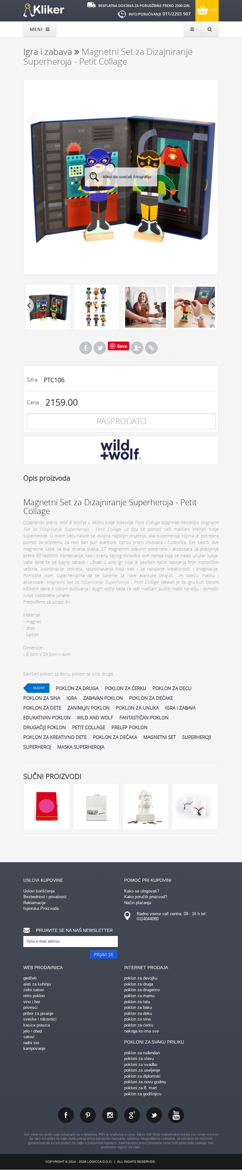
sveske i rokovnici (39, 1019)
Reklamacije (34, 902)
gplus (132, 1115)
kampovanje (34, 1048)
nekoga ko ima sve (141, 1031)
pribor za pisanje (38, 1013)
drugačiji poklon (44, 727)
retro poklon (34, 995)
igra (71, 698)
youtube (176, 1115)
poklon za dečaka (115, 737)
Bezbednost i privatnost (44, 896)
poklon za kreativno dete (55, 737)
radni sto (31, 1042)
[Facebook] (85, 348)
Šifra (32, 379)
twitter (154, 1115)
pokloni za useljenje (142, 1070)
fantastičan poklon (144, 717)
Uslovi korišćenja (39, 891)
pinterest (88, 1115)
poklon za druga (77, 688)
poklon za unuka (137, 708)
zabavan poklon (103, 698)
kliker (43, 10)
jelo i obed (32, 1031)
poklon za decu (172, 688)
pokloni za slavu (139, 1058)
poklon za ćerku (125, 688)
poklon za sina (41, 698)
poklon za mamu (139, 995)
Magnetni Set (159, 737)
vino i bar (31, 1001)
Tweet (100, 348)
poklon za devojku (140, 978)
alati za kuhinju (37, 984)
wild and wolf (95, 717)
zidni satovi (33, 989)
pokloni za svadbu (140, 1064)
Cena (33, 402)
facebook (66, 1115)
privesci (30, 1007)
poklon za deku (138, 1013)
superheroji (196, 737)
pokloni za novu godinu (145, 1081)
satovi (28, 1036)
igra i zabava (180, 708)
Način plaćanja (137, 902)
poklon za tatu (137, 1001)
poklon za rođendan (142, 1052)
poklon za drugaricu (142, 989)
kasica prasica (36, 1025)
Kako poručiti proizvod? (145, 896)
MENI (37, 29)
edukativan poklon (47, 717)
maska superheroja (80, 747)
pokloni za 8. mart (140, 1087)
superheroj (37, 747)
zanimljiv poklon (88, 708)
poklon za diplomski (142, 1076)
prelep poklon (129, 727)
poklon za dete (42, 708)
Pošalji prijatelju (137, 348)
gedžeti (30, 978)
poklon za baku (138, 1007)
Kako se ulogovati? (141, 891)
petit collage (88, 727)
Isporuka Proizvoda (41, 908)
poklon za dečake (151, 698)
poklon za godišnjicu (142, 1093)
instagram (110, 1115)
